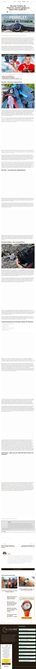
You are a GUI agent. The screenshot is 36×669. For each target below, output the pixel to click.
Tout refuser (6, 661)
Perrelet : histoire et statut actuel (7, 76)
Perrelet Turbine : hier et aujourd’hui (8, 77)
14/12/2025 (26, 587)
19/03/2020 (9, 589)
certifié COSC (28, 400)
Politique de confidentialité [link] (6, 666)
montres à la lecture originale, (9, 40)
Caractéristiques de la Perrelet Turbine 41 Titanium (10, 78)
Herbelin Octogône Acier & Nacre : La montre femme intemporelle (26, 590)
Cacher (14, 74)
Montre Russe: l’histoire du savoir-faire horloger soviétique (9, 591)
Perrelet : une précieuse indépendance (8, 76)
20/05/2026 (8, 612)
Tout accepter (6, 660)
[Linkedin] (3, 531)
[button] (24, 12)
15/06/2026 (8, 606)
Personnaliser (6, 663)
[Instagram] (2, 531)
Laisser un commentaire (17, 569)
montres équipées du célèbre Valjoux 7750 (14, 485)
